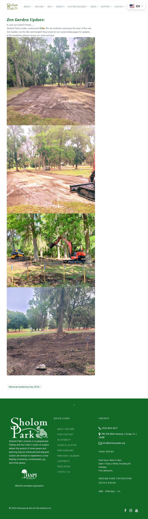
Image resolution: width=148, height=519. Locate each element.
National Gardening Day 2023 (24, 386)
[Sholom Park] (12, 6)
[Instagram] (130, 510)
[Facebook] (125, 510)
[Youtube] (136, 510)
